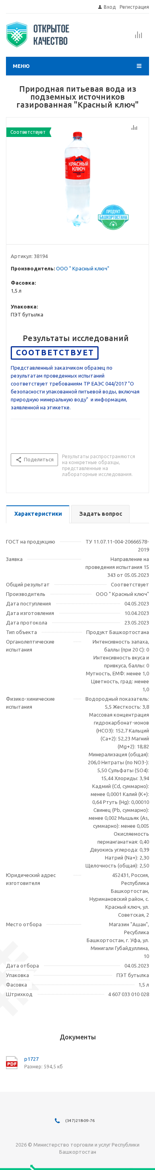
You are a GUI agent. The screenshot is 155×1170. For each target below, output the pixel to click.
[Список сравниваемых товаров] (138, 37)
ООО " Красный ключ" (82, 268)
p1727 (31, 1059)
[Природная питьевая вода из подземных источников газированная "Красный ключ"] (77, 179)
